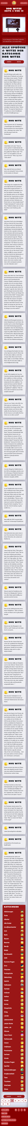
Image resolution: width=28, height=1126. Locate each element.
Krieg (6, 1012)
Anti (5, 931)
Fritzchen (7, 969)
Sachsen (7, 1054)
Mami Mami (8, 1035)
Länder (6, 1016)
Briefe (6, 950)
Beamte (6, 942)
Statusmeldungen (10, 1070)
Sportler (6, 1066)
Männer (6, 1031)
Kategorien (4, 3)
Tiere (5, 1077)
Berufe (6, 946)
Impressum (5, 1123)
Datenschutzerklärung (9, 1120)
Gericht (6, 981)
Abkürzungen (8, 912)
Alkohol (6, 919)
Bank (5, 935)
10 (8, 1104)
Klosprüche (8, 1008)
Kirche (6, 1004)
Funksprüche (8, 973)
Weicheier (7, 1085)
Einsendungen (6, 1116)
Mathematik (8, 1039)
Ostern (6, 1043)
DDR (5, 958)
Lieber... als (7, 1027)
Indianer (7, 993)
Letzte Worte (8, 1023)
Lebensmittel (8, 1020)
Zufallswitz (24, 3)
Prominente (8, 1050)
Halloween (7, 985)
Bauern (6, 938)
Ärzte (6, 915)
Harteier (6, 989)
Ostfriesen (7, 1047)
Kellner (6, 996)
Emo (5, 966)
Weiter (19, 61)
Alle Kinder (7, 923)
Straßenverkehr (9, 1074)
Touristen (7, 1081)
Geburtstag (8, 977)
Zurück (9, 61)
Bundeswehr (8, 954)
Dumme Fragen (9, 962)
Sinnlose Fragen (9, 1062)
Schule (6, 1058)
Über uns (4, 1113)
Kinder (6, 1000)
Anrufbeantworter (10, 927)
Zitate (6, 1089)
